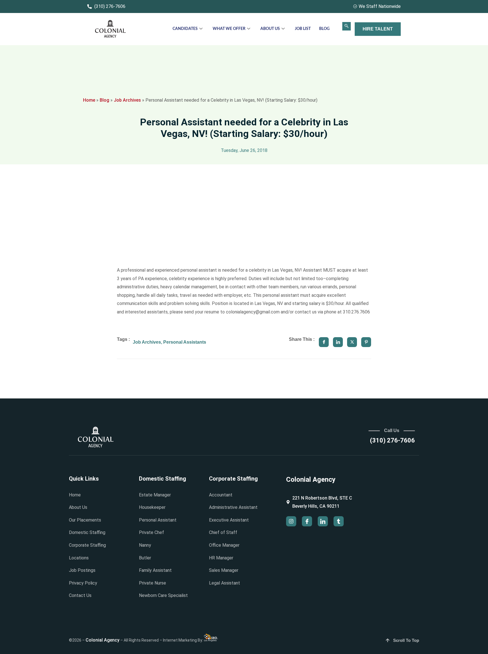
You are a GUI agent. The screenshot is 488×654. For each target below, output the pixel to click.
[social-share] (324, 342)
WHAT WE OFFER (229, 29)
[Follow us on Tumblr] (339, 521)
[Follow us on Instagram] (291, 521)
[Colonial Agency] (110, 29)
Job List (303, 29)
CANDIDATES (185, 29)
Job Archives (127, 100)
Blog (324, 29)
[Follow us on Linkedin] (323, 521)
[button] (346, 26)
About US (270, 29)
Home (89, 100)
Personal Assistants (184, 342)
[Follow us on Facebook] (307, 521)
